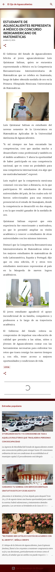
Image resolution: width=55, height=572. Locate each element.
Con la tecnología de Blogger (29, 568)
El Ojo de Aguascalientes (19, 4)
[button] (4, 45)
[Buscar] (51, 4)
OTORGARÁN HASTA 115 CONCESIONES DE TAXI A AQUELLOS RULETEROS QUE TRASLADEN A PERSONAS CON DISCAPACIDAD (26, 438)
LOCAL (6, 367)
